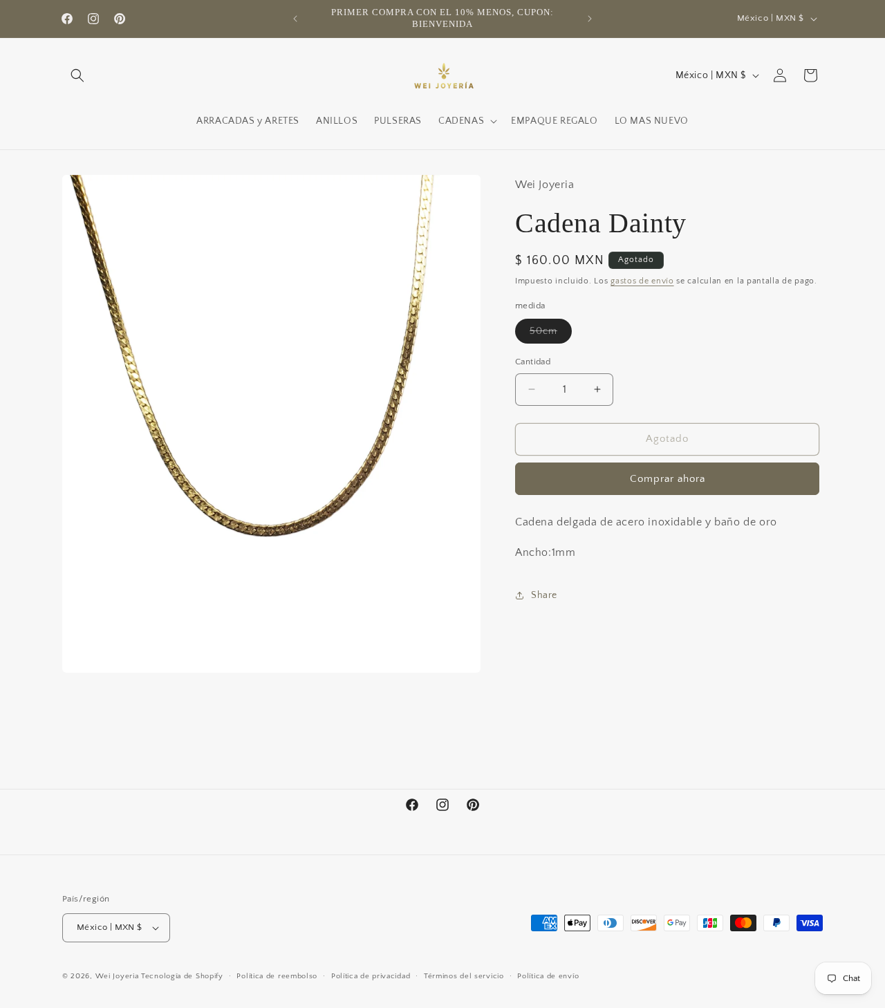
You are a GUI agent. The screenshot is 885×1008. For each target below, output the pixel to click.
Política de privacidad (370, 976)
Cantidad (532, 361)
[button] (77, 75)
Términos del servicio (464, 976)
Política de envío (548, 976)
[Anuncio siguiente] (590, 19)
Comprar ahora (667, 479)
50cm (551, 334)
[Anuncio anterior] (295, 19)
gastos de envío (642, 281)
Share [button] (544, 595)
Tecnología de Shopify (182, 976)
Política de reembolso (276, 976)
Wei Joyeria (117, 976)
